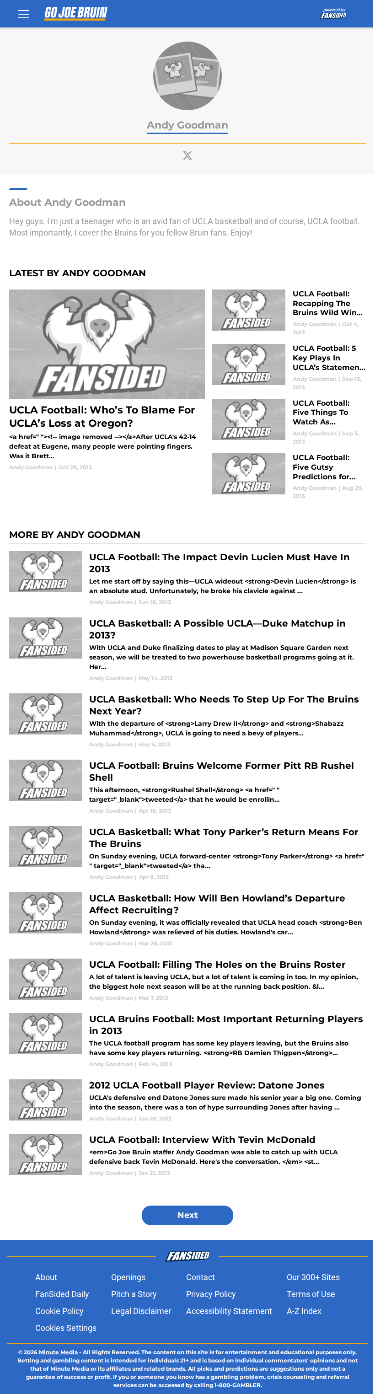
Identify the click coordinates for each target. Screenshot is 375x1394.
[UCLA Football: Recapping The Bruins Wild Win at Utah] (289, 313)
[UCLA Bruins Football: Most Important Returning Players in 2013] (187, 1040)
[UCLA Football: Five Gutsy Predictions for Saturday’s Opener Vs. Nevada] (289, 476)
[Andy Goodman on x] (187, 155)
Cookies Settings (65, 1328)
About (46, 1277)
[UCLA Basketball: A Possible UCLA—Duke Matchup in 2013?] (187, 649)
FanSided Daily (62, 1294)
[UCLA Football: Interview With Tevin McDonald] (187, 1155)
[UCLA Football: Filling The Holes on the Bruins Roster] (187, 980)
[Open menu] (23, 13)
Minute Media (58, 1352)
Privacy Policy (211, 1294)
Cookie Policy (59, 1311)
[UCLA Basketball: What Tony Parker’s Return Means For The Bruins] (187, 853)
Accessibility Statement (229, 1311)
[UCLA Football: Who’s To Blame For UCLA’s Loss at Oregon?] (107, 381)
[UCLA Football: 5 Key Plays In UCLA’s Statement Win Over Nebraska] (289, 367)
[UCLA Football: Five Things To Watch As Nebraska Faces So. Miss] (289, 422)
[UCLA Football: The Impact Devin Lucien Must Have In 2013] (187, 578)
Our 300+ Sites (313, 1277)
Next (187, 1215)
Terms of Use (311, 1294)
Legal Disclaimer (141, 1311)
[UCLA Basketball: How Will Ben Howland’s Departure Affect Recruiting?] (187, 920)
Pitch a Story (134, 1294)
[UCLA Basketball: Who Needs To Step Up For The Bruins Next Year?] (187, 721)
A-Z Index (304, 1311)
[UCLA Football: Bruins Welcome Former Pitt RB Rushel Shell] (187, 787)
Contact (200, 1277)
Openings (128, 1277)
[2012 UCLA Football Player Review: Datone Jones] (187, 1101)
